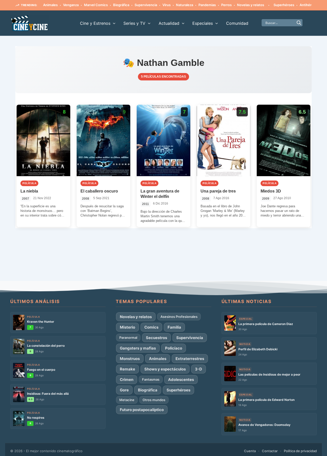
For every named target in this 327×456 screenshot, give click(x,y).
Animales (157, 358)
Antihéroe (298, 5)
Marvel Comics (86, 5)
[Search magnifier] (298, 22)
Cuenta (250, 451)
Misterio (127, 327)
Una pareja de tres (218, 191)
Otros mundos (154, 400)
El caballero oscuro (99, 191)
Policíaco (173, 348)
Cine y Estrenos (95, 23)
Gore (124, 390)
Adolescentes (181, 379)
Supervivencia (136, 5)
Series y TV (134, 23)
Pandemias (197, 5)
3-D (198, 369)
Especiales (202, 23)
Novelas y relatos (241, 5)
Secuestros (156, 337)
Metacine (126, 400)
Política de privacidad (300, 451)
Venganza (61, 5)
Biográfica (112, 5)
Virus (157, 5)
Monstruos (130, 358)
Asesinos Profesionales (178, 317)
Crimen (126, 379)
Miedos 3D (271, 191)
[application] (112, 23)
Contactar (270, 451)
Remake (127, 369)
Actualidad (169, 23)
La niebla (29, 191)
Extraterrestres (190, 358)
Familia (174, 327)
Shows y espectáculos (165, 369)
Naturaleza (175, 5)
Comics (151, 327)
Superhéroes (274, 5)
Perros (217, 5)
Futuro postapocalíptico (142, 409)
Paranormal (128, 337)
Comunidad (237, 23)
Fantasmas (150, 379)
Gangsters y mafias (138, 348)
